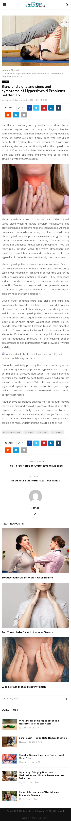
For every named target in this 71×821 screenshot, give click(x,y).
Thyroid (5, 82)
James (8, 100)
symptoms (42, 432)
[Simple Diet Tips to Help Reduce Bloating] (9, 742)
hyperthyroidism (11, 432)
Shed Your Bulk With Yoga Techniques (35, 480)
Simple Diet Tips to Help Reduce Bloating (43, 737)
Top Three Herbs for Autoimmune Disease (35, 466)
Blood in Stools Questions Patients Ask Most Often (41, 757)
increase (29, 432)
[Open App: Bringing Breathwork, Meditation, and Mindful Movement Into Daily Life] (9, 776)
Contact (25, 818)
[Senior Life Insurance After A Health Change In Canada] (9, 796)
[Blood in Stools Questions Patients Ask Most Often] (9, 759)
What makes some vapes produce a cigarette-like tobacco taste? (39, 722)
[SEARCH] (65, 698)
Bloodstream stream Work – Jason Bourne (27, 577)
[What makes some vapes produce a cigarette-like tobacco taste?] (9, 724)
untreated (57, 432)
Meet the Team (39, 818)
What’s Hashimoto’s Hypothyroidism (24, 687)
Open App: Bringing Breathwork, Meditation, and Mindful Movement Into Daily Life (42, 775)
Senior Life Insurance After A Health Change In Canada (39, 793)
